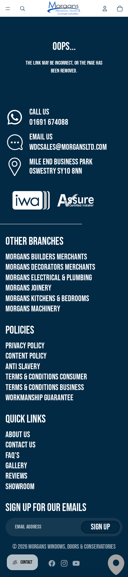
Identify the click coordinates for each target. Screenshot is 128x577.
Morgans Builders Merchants (46, 257)
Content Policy (25, 356)
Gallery (16, 466)
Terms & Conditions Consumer (46, 377)
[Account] (104, 8)
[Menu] (8, 8)
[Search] (22, 8)
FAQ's (12, 455)
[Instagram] (64, 563)
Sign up (100, 527)
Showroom (19, 487)
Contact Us (20, 445)
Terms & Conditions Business (44, 387)
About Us (17, 435)
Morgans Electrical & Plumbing (48, 278)
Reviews (16, 476)
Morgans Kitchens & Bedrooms (47, 299)
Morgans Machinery (32, 309)
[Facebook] (52, 563)
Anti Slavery (22, 367)
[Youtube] (76, 563)
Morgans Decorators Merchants (50, 267)
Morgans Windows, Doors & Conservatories (72, 546)
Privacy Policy (24, 346)
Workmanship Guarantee (39, 398)
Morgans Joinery (28, 288)
